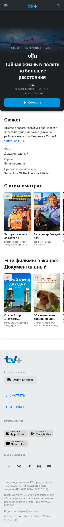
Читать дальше (14, 141)
